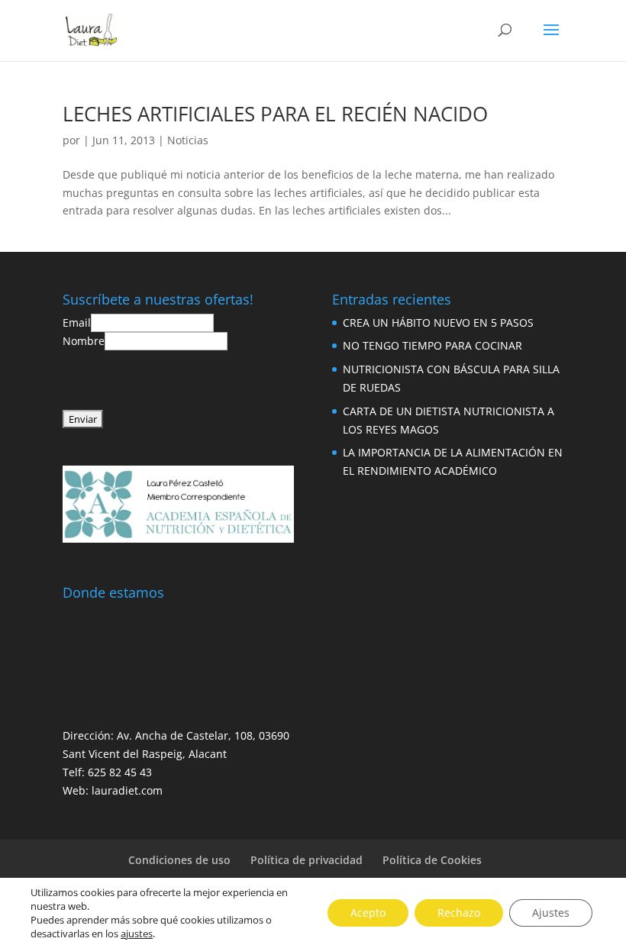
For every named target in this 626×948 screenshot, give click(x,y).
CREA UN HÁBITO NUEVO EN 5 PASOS (438, 322)
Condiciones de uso (179, 860)
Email (77, 322)
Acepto (368, 912)
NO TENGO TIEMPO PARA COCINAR (432, 345)
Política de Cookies (432, 860)
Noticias (187, 140)
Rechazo (458, 912)
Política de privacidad (306, 860)
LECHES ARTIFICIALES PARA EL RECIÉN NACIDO (275, 113)
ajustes (137, 933)
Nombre (84, 341)
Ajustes (551, 912)
